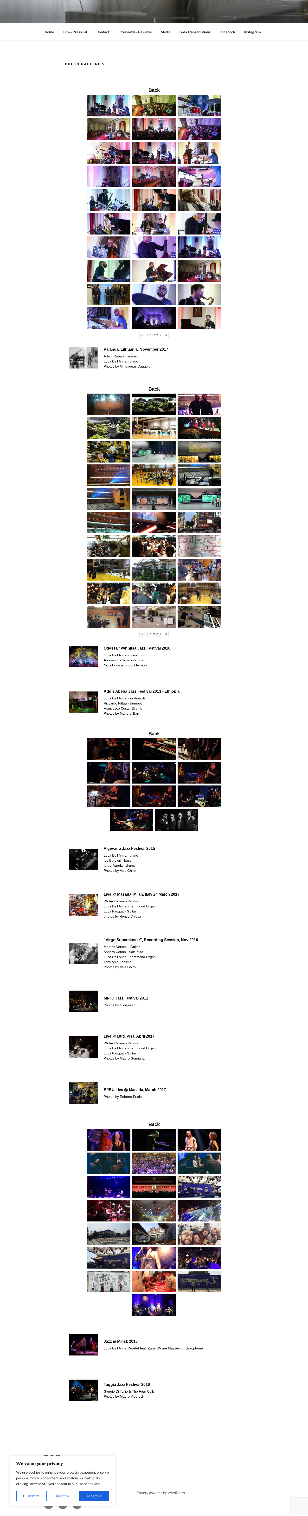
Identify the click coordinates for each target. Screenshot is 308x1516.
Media (166, 32)
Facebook (227, 32)
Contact (102, 32)
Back (154, 90)
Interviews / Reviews (135, 32)
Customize (31, 1496)
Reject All (63, 1496)
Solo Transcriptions (195, 32)
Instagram (252, 32)
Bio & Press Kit (75, 32)
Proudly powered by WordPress (160, 1493)
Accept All (94, 1496)
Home (49, 32)
